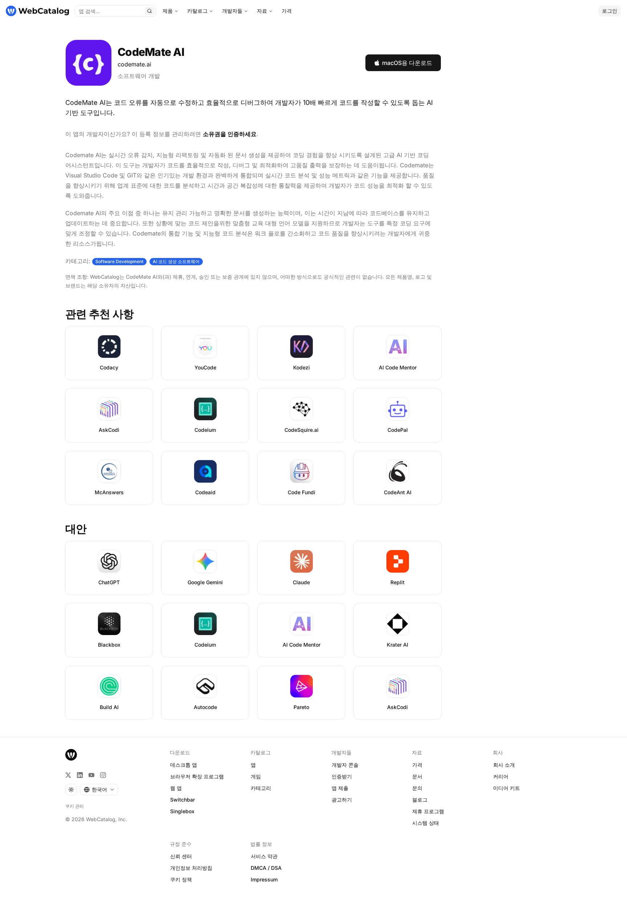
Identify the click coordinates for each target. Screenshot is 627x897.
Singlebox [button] (182, 811)
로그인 (609, 11)
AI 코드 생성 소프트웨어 (176, 261)
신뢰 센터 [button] (181, 856)
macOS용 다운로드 (407, 62)
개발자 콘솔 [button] (345, 765)
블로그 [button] (419, 799)
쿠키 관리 (74, 806)
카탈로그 (197, 11)
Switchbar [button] (182, 799)
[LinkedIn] (80, 775)
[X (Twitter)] (68, 775)
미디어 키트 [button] (506, 788)
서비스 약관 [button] (264, 856)
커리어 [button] (500, 776)
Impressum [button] (264, 879)
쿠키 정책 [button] (181, 879)
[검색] (149, 11)
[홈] (37, 11)
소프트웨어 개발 (139, 75)
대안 (76, 528)
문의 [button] (417, 788)
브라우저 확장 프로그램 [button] (197, 776)
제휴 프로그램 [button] (428, 811)
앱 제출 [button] (340, 788)
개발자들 (232, 11)
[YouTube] (91, 775)
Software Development (119, 261)
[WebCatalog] (71, 755)
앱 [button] (253, 765)
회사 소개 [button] (504, 765)
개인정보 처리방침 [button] (191, 868)
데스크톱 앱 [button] (183, 765)
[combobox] (99, 789)
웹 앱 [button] (176, 788)
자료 (262, 11)
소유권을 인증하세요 (230, 134)
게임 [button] (256, 776)
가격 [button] (417, 765)
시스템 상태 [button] (425, 823)
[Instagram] (103, 775)
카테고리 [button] (261, 788)
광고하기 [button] (342, 799)
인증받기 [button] (342, 776)
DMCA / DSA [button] (266, 868)
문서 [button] (417, 776)
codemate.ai (134, 64)
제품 (168, 11)
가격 (287, 11)
